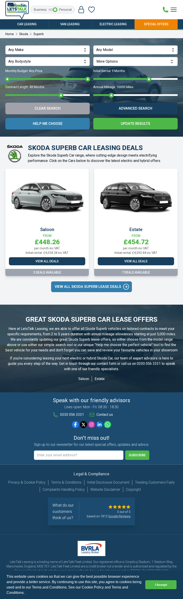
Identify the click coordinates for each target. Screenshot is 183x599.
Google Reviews (119, 516)
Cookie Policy (93, 587)
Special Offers (156, 24)
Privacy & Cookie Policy (27, 482)
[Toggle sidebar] (174, 10)
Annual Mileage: (113, 87)
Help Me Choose (47, 123)
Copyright (133, 489)
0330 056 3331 (149, 363)
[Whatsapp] (107, 424)
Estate (100, 379)
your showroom (166, 350)
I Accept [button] (161, 584)
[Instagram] (91, 424)
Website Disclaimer (105, 489)
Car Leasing (27, 24)
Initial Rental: (109, 71)
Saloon (83, 379)
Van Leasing (70, 24)
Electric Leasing (113, 24)
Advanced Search (135, 108)
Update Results (135, 123)
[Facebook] (75, 424)
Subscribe (137, 455)
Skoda (23, 34)
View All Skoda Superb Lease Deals (88, 287)
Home (9, 34)
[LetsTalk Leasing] (17, 10)
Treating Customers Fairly (155, 482)
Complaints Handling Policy (64, 489)
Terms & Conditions (66, 482)
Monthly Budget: (23, 71)
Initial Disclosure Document (108, 482)
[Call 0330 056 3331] (165, 9)
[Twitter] (83, 424)
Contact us (104, 414)
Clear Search (47, 108)
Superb (38, 34)
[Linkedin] (99, 424)
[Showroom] (91, 10)
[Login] (81, 10)
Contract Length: (24, 87)
